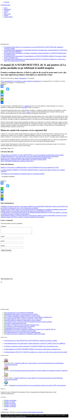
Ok (27, 416)
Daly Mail (24, 107)
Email (2, 241)
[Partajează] (34, 102)
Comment (3, 226)
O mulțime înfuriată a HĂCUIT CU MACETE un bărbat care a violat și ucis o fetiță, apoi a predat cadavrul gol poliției (35, 352)
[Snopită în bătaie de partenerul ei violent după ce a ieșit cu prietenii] (22, 320)
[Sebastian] (6, 369)
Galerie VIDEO (8, 17)
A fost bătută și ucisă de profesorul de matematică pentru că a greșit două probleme (22, 173)
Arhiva (6, 409)
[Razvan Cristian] (6, 376)
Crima (28, 112)
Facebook (6, 2)
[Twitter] (34, 89)
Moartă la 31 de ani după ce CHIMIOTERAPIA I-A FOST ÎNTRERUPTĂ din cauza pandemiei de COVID (30, 167)
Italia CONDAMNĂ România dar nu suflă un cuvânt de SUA (17, 161)
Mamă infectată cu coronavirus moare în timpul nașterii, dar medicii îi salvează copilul (23, 159)
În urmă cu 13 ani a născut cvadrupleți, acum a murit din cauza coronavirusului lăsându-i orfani (26, 158)
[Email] (34, 97)
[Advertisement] (34, 31)
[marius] (6, 384)
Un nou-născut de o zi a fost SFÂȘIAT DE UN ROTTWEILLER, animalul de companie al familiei (30, 340)
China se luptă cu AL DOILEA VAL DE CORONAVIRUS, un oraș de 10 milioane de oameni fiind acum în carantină (32, 155)
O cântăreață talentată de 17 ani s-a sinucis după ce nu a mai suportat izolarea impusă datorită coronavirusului (29, 156)
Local (5, 12)
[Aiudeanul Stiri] (5, 5)
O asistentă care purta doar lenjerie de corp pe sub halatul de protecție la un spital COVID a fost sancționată (37, 385)
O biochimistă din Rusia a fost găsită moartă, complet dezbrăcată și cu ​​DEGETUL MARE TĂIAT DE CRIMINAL (34, 343)
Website (3, 245)
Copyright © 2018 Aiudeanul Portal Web (32, 412)
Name (2, 236)
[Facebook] (34, 86)
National (6, 11)
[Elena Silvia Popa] (6, 361)
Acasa (5, 8)
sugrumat (27, 106)
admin (16, 78)
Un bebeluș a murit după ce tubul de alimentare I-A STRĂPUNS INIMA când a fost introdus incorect (31, 346)
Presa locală (7, 14)
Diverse (6, 15)
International (7, 9)
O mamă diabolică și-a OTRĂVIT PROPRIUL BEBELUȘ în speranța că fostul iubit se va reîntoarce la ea (32, 349)
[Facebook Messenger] (34, 94)
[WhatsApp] (34, 91)
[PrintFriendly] (34, 99)
